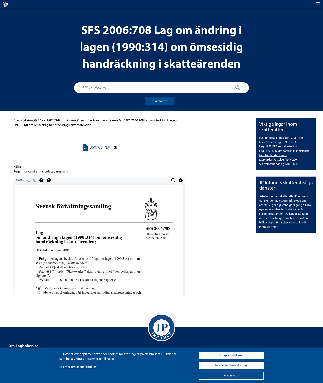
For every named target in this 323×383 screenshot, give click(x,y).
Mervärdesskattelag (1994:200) (278, 159)
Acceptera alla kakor (231, 355)
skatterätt (272, 227)
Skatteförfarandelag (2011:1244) (279, 164)
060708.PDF (100, 147)
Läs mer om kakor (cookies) (78, 367)
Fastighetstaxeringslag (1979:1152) (281, 138)
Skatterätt (160, 101)
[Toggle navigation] (318, 4)
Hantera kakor (231, 375)
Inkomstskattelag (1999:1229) (277, 142)
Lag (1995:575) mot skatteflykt (278, 146)
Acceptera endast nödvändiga (231, 365)
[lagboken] (5, 4)
